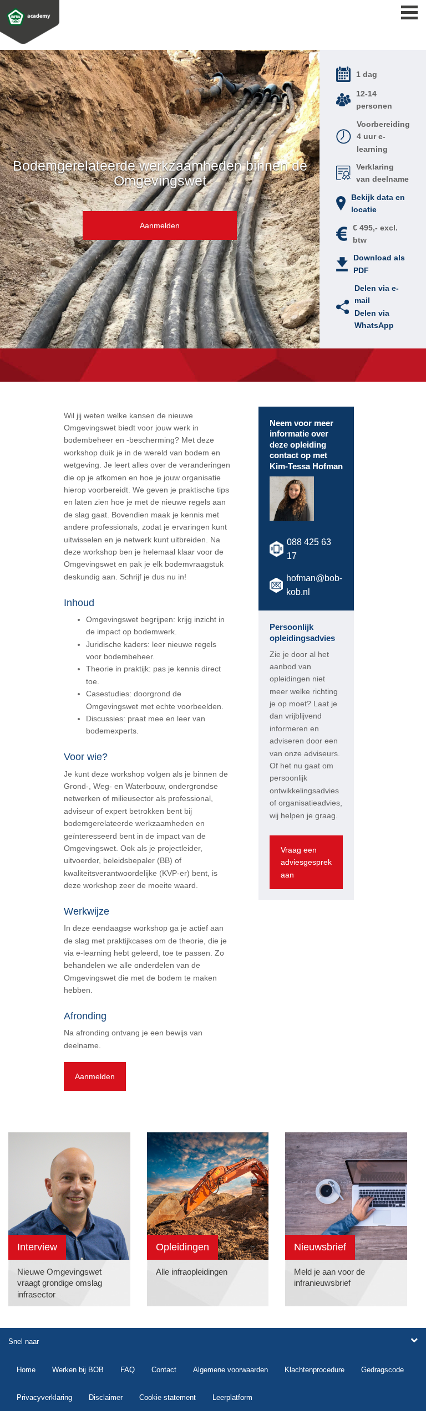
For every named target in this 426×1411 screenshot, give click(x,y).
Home (26, 1370)
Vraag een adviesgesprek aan (306, 862)
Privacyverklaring (44, 1397)
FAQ (127, 1370)
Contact (163, 1370)
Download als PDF (379, 263)
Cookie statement (167, 1397)
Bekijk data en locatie (378, 203)
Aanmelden (160, 225)
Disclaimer (106, 1397)
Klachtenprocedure (314, 1370)
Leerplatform (232, 1397)
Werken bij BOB (78, 1370)
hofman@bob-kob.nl (314, 585)
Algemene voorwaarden (230, 1370)
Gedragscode (382, 1370)
